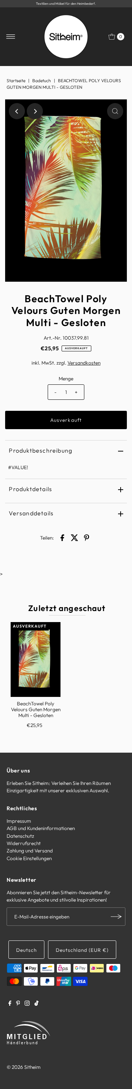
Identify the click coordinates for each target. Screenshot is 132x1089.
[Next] (35, 111)
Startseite (16, 80)
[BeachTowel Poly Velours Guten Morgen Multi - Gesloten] (35, 659)
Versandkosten (83, 362)
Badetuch (41, 80)
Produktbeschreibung (40, 450)
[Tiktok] (36, 1003)
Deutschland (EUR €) (82, 950)
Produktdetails (30, 489)
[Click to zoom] (115, 111)
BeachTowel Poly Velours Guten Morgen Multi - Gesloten (35, 709)
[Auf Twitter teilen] (74, 537)
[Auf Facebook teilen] (62, 537)
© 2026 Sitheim (24, 1067)
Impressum (19, 821)
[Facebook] (9, 1003)
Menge (66, 378)
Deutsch (26, 950)
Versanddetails (31, 513)
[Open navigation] (10, 37)
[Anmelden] (116, 916)
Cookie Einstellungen (29, 858)
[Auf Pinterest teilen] (86, 537)
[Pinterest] (18, 1003)
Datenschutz (20, 836)
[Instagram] (27, 1003)
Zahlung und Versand (30, 850)
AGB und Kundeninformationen (41, 828)
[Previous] (17, 111)
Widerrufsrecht (24, 843)
